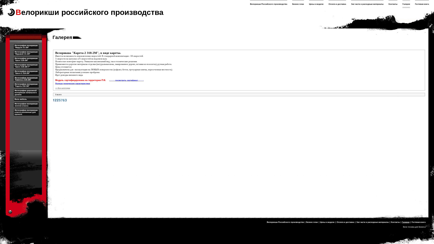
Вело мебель (21, 99)
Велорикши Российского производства (268, 4)
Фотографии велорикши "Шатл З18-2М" (26, 59)
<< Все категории (62, 88)
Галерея (406, 4)
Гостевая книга (422, 4)
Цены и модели (316, 4)
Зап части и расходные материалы (367, 4)
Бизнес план (298, 4)
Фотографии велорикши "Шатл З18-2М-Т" (26, 66)
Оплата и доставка (337, 4)
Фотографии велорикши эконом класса (26, 105)
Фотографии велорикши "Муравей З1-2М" (26, 53)
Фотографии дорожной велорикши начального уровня (26, 92)
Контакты (393, 4)
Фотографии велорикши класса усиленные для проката (26, 112)
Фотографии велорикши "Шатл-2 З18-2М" (26, 72)
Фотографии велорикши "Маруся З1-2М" (26, 46)
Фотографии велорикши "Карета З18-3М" (26, 85)
